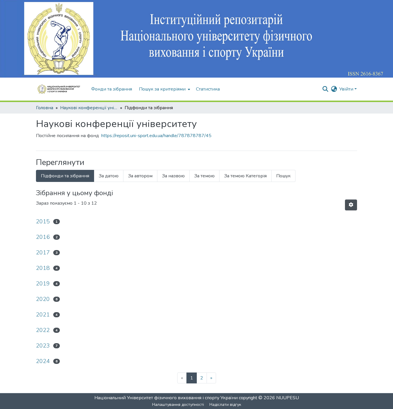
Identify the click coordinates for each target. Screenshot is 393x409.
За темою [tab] (204, 176)
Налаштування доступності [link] (178, 404)
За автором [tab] (140, 176)
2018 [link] (43, 268)
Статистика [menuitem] (208, 89)
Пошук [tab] (283, 176)
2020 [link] (43, 299)
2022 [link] (43, 330)
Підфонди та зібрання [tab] (65, 176)
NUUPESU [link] (287, 398)
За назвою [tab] (173, 176)
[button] (60, 89)
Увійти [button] (346, 89)
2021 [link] (43, 314)
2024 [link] (43, 361)
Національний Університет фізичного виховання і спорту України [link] (166, 398)
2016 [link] (43, 237)
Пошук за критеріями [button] (162, 89)
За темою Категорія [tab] (245, 176)
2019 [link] (43, 283)
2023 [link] (43, 346)
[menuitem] (164, 89)
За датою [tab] (109, 176)
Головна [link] (44, 108)
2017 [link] (43, 252)
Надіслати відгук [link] (225, 404)
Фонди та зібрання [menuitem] (111, 89)
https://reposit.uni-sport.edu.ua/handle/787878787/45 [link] (156, 136)
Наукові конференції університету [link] (89, 108)
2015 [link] (43, 221)
